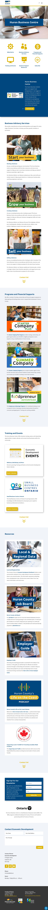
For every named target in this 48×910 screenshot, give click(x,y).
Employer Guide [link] (11, 660)
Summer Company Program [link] (15, 370)
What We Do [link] (10, 52)
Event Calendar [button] (11, 473)
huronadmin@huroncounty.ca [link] (11, 896)
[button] (42, 3)
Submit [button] (39, 847)
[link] (7, 3)
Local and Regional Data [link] (13, 570)
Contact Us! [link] (24, 277)
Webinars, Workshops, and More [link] (15, 462)
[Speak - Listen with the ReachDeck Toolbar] (46, 908)
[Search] (39, 3)
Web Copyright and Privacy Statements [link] (32, 895)
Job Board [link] (11, 617)
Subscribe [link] (37, 65)
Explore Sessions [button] (12, 509)
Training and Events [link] (10, 65)
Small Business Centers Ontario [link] (15, 496)
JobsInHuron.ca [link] (16, 625)
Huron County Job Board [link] (13, 615)
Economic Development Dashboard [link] (26, 572)
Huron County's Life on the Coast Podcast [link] (18, 709)
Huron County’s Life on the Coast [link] (20, 711)
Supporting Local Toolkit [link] (15, 749)
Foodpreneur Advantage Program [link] (17, 406)
